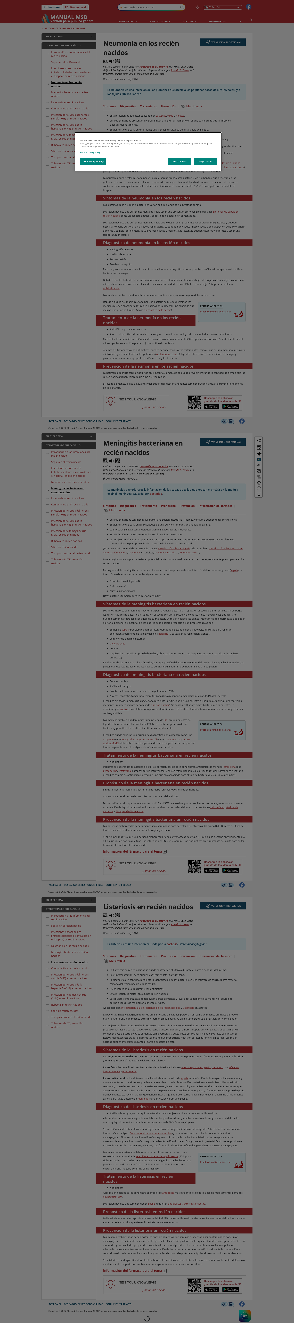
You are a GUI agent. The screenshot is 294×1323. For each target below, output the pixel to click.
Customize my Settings (93, 161)
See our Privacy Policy (90, 152)
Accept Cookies (205, 161)
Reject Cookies (180, 161)
